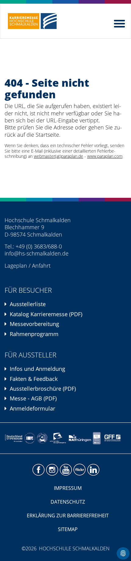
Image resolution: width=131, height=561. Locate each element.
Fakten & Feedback (34, 378)
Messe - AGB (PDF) (33, 398)
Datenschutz (68, 501)
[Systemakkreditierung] (29, 438)
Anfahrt (41, 265)
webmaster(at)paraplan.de (58, 156)
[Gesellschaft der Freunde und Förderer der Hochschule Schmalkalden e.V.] (113, 438)
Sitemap (68, 529)
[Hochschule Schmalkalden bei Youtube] (66, 470)
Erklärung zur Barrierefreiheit (68, 515)
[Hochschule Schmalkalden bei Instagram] (52, 470)
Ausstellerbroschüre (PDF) (43, 388)
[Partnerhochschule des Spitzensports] (58, 438)
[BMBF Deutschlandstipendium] (14, 438)
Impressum (68, 488)
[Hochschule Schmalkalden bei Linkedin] (93, 470)
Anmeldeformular (32, 408)
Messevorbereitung (34, 324)
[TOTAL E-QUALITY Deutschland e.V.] (42, 438)
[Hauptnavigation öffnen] (120, 22)
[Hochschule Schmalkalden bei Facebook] (38, 470)
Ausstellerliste (28, 304)
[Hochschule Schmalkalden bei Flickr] (79, 470)
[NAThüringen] (80, 438)
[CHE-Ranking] (96, 438)
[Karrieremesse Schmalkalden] (32, 21)
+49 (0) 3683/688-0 (39, 246)
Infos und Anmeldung (37, 368)
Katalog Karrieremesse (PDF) (46, 314)
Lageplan (16, 265)
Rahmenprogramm (34, 334)
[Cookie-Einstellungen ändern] (123, 553)
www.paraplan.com (104, 156)
